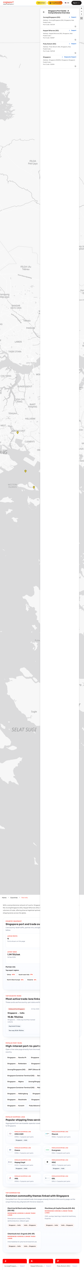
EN (68, 3)
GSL (53, 1178)
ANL (16, 1178)
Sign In (75, 3)
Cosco (17, 1150)
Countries (14, 898)
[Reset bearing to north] (81, 14)
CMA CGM (19, 1134)
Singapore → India (21, 1140)
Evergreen (56, 1150)
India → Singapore (30, 1225)
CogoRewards (56, 3)
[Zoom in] (81, 8)
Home (4, 898)
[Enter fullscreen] (81, 18)
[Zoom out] (81, 11)
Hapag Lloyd (20, 1162)
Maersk (55, 1134)
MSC (54, 1162)
